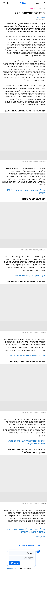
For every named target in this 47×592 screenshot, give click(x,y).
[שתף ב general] (4, 3)
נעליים (43, 537)
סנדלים (38, 537)
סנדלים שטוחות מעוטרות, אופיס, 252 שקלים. (25, 356)
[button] (37, 3)
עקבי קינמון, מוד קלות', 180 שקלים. (30, 276)
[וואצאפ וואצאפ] (8, 3)
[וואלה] (23, 3)
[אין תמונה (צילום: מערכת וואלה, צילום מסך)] (23, 138)
